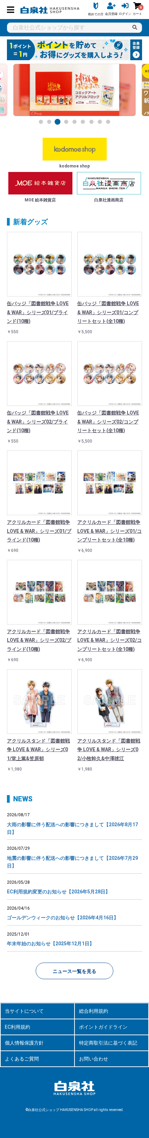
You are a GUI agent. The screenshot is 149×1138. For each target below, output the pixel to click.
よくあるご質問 (22, 1059)
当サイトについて (24, 1011)
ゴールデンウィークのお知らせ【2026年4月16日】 (63, 917)
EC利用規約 (17, 1027)
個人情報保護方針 (24, 1043)
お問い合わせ (93, 1059)
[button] (41, 122)
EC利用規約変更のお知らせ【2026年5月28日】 (58, 891)
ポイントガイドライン (103, 1027)
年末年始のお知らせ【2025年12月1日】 (50, 943)
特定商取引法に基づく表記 (108, 1043)
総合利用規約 (93, 1011)
